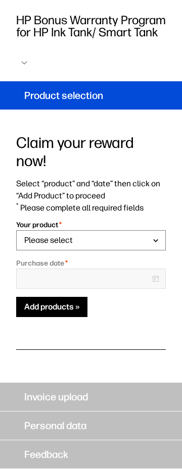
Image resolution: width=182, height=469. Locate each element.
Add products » (51, 306)
